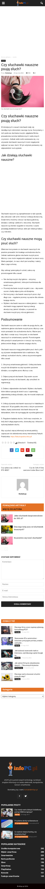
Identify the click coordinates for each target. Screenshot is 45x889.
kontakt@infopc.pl (31, 790)
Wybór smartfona (8, 852)
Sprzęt (17, 645)
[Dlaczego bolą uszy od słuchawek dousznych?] (7, 529)
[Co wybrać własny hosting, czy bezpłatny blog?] (7, 835)
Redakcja (8, 73)
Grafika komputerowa (10, 848)
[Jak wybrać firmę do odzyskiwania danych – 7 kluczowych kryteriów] (7, 666)
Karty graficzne (8, 859)
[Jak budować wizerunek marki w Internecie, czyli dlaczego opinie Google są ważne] (7, 654)
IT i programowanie (21, 823)
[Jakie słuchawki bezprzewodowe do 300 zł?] (7, 518)
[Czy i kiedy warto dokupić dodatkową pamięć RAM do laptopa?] (7, 813)
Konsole (4, 873)
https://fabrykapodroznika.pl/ (21, 437)
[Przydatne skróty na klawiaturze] (7, 824)
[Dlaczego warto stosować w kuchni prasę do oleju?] (7, 677)
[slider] (8, 442)
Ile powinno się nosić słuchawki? (28, 538)
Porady (17, 632)
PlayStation (6, 869)
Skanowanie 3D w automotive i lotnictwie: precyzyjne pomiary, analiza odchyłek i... (28, 640)
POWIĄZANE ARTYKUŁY (14, 505)
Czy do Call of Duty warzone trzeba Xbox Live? (33, 469)
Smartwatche (7, 855)
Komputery (18, 668)
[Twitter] (25, 796)
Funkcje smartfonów (10, 876)
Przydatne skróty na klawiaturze (26, 821)
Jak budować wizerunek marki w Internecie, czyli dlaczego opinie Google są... (29, 653)
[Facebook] (19, 796)
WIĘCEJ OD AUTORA (12, 509)
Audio (3, 61)
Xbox (3, 862)
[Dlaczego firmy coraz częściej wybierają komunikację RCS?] (7, 630)
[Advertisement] (22, 31)
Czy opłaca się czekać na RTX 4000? (11, 469)
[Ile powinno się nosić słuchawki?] (7, 541)
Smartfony (5, 866)
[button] (42, 3)
